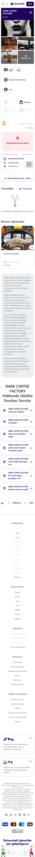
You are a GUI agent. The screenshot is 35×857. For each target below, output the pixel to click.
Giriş (30, 4)
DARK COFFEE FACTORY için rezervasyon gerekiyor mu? (18, 475)
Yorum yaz (27, 189)
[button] (32, 247)
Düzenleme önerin (27, 154)
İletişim (17, 676)
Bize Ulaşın (17, 680)
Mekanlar (17, 577)
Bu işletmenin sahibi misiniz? (10, 154)
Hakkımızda (17, 662)
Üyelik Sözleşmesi (17, 704)
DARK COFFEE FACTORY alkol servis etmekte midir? (18, 434)
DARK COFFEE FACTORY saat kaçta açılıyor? (18, 410)
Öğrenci (17, 592)
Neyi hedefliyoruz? (17, 667)
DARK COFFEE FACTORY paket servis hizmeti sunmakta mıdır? (18, 448)
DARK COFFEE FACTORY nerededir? (18, 421)
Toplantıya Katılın (17, 684)
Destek (17, 722)
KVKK (17, 708)
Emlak (17, 597)
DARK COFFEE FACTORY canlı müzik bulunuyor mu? (18, 462)
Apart (18, 533)
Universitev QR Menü (17, 647)
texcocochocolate (11, 254)
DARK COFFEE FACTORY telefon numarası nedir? (18, 488)
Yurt (17, 537)
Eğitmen (18, 619)
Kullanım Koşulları (17, 699)
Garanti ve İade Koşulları (17, 717)
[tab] (17, 178)
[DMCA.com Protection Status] (17, 831)
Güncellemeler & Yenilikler (17, 671)
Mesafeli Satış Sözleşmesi (17, 713)
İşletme (17, 614)
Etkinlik (17, 610)
